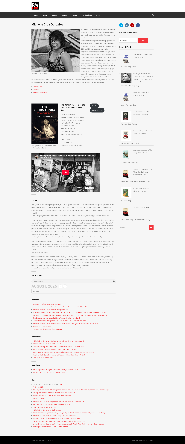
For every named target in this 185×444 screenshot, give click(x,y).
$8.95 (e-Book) (97, 110)
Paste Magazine (65, 395)
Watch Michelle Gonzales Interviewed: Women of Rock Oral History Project (59, 355)
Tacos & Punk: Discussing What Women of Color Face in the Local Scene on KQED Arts (63, 352)
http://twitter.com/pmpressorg (121, 25)
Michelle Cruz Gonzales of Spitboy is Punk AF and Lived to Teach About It (58, 341)
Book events (37, 87)
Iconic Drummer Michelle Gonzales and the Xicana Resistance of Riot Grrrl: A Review (62, 307)
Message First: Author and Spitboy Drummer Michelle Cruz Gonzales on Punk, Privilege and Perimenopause (70, 315)
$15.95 (94, 106)
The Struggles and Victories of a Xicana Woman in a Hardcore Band (56, 318)
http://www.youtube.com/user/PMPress (132, 25)
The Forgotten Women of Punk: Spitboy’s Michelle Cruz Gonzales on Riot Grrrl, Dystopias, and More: (71, 390)
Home (36, 15)
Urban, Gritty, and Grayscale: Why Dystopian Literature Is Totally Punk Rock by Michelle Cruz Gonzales (68, 424)
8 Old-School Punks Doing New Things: (46, 395)
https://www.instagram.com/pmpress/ (127, 25)
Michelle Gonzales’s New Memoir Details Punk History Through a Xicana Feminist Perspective (65, 324)
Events (74, 15)
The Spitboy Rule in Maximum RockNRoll (47, 304)
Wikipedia (42, 398)
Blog (98, 15)
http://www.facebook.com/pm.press (138, 25)
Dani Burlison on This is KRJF (43, 358)
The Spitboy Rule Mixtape (42, 326)
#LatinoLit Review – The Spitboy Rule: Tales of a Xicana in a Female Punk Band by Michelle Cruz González (69, 312)
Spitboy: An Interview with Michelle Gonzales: (54, 393)
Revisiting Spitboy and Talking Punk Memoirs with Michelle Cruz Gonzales (58, 347)
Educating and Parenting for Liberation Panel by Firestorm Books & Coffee (59, 370)
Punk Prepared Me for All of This (44, 407)
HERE (62, 384)
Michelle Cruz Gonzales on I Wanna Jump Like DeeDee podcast (55, 416)
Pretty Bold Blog (38, 387)
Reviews (36, 90)
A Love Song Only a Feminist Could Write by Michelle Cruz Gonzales (56, 418)
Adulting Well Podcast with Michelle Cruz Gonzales (50, 427)
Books (54, 15)
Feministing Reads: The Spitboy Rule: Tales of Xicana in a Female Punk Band (59, 321)
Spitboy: (35, 398)
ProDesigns (149, 440)
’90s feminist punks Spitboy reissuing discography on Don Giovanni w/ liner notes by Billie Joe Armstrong (69, 413)
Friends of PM (86, 15)
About (45, 15)
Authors (64, 15)
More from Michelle (40, 92)
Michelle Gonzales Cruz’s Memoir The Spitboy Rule (50, 310)
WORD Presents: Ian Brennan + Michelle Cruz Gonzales (52, 404)
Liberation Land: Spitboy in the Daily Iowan (48, 329)
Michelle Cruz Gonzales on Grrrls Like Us (47, 344)
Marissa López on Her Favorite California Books (49, 372)
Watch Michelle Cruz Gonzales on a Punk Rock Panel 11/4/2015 (55, 349)
